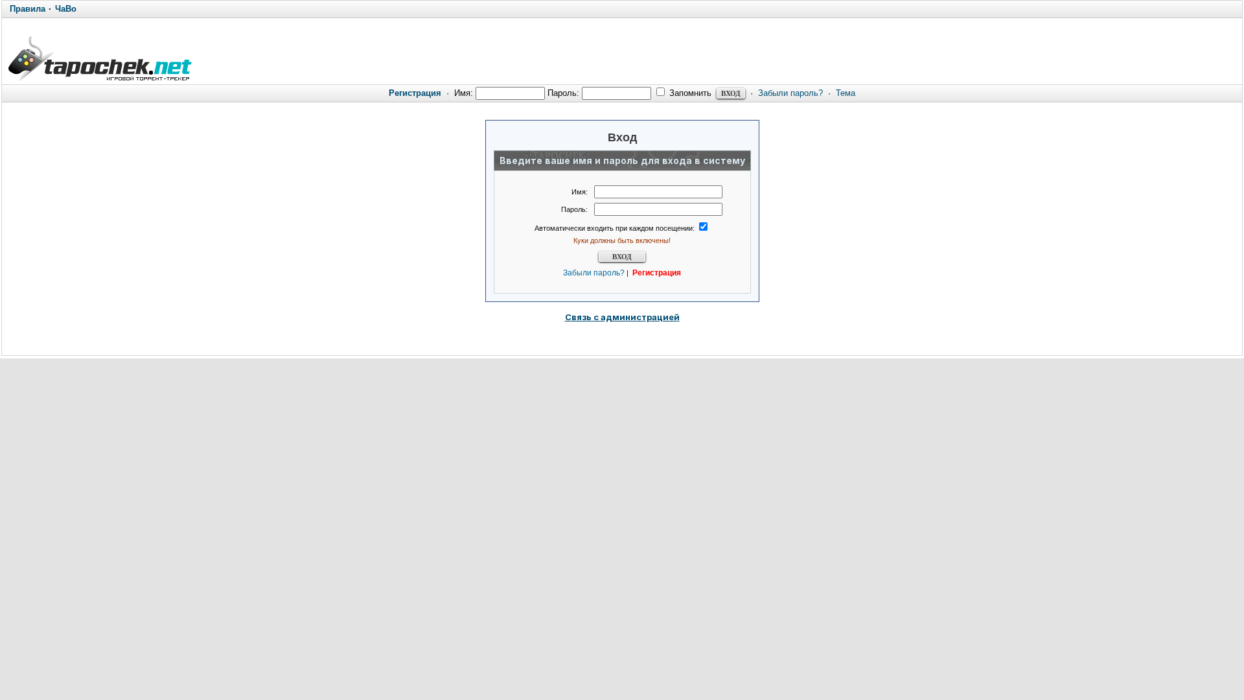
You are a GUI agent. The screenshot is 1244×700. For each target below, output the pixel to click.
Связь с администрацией (622, 317)
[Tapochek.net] (99, 56)
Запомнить (689, 93)
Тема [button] (845, 93)
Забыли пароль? (790, 93)
